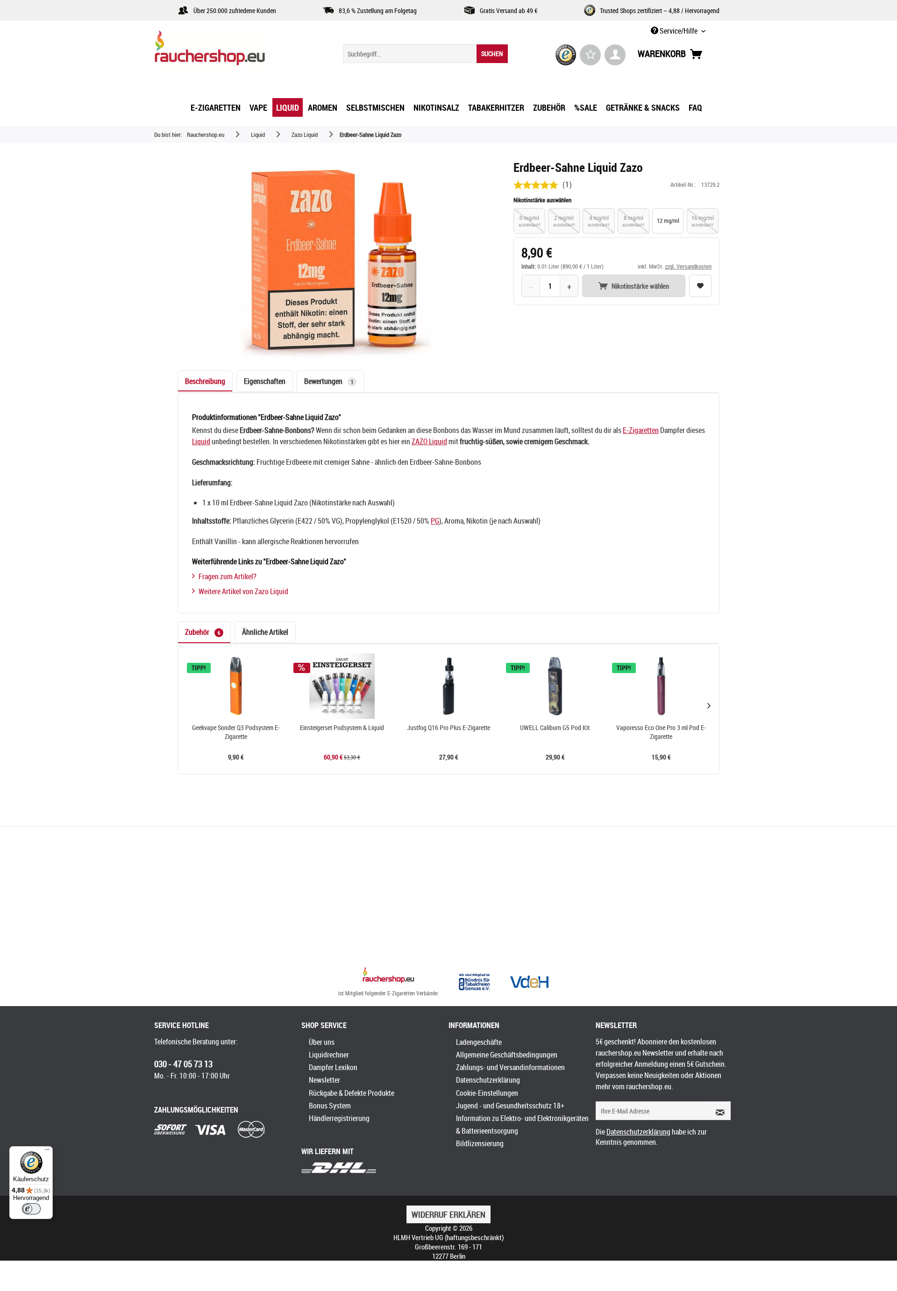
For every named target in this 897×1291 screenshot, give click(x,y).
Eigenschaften (264, 381)
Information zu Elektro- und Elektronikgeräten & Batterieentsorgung (522, 1124)
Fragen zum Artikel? (227, 576)
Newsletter (324, 1080)
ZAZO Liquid (429, 441)
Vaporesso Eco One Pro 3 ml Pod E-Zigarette (661, 732)
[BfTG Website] (474, 981)
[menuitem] (425, 53)
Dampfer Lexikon (333, 1067)
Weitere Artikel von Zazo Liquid (243, 591)
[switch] (31, 1208)
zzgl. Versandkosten (688, 266)
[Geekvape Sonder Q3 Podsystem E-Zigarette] (236, 686)
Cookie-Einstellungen (487, 1093)
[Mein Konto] (615, 54)
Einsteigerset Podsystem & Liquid (342, 728)
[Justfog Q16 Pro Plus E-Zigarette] (448, 686)
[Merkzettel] (590, 54)
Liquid (201, 441)
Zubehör (202, 632)
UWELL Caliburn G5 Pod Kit (555, 728)
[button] (708, 705)
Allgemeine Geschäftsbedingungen (506, 1055)
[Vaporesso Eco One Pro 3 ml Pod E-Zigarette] (661, 686)
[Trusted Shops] (566, 54)
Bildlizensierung (480, 1143)
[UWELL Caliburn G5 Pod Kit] (555, 686)
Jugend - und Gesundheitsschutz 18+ (510, 1105)
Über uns (322, 1042)
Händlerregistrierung (339, 1118)
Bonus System (330, 1105)
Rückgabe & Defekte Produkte (351, 1093)
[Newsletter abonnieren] (717, 1110)
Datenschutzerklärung (488, 1080)
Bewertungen (328, 381)
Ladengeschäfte (479, 1042)
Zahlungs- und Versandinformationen (510, 1067)
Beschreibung (205, 381)
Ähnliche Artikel (265, 632)
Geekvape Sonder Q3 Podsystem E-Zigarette (236, 732)
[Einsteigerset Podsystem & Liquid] (342, 686)
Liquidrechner (329, 1055)
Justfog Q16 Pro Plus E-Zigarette (448, 728)
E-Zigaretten (641, 430)
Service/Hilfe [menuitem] (678, 31)
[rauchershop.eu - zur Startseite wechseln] (226, 50)
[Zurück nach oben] (388, 976)
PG (435, 521)
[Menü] (47, 1151)
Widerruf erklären (448, 1214)
